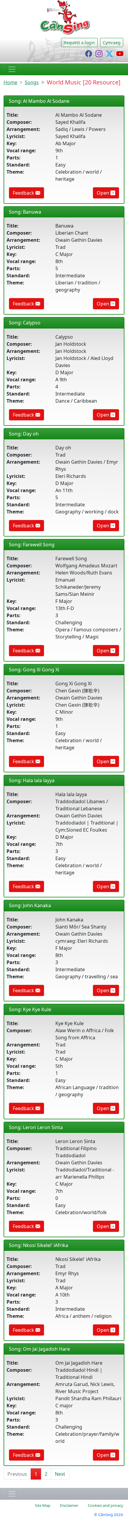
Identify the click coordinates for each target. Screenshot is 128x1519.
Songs (32, 82)
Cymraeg (112, 42)
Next (60, 1474)
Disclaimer (69, 1505)
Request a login (79, 42)
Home (10, 82)
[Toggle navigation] (12, 69)
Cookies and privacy (105, 1505)
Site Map (42, 1505)
